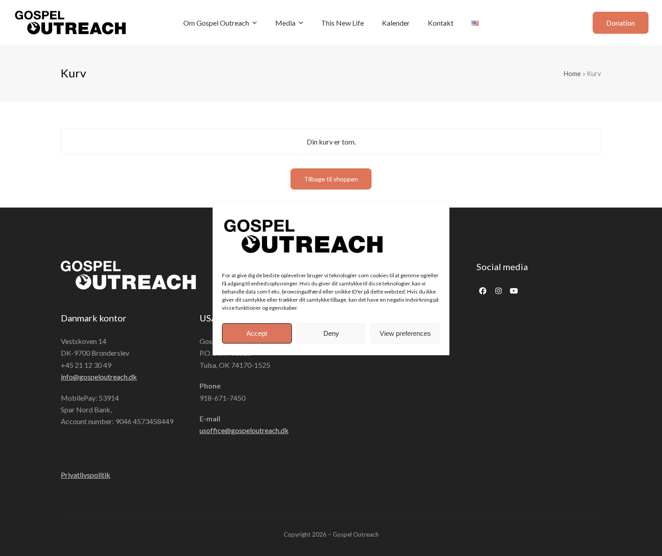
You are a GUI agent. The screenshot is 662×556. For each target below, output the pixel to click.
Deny (331, 333)
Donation (620, 22)
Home (572, 73)
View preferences (405, 333)
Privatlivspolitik (85, 474)
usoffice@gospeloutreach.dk (244, 430)
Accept (256, 333)
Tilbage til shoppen (331, 179)
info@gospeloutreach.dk (99, 376)
